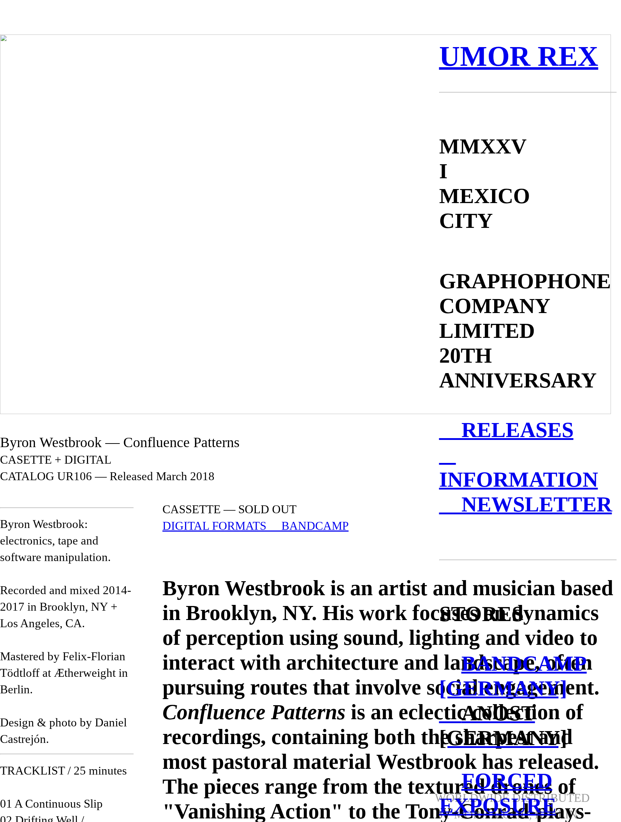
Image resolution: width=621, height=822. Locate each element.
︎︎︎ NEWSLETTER (525, 504)
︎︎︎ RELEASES (506, 430)
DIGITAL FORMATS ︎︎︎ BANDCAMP (255, 525)
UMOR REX (518, 56)
